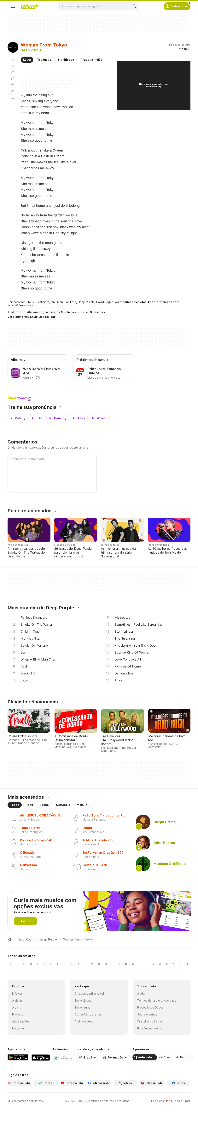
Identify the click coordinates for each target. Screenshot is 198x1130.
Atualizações (20, 1021)
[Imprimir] (13, 85)
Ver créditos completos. (130, 302)
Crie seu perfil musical (89, 993)
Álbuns (16, 1007)
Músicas (17, 993)
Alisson (32, 312)
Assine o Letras (85, 1021)
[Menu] (13, 6)
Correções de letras (88, 1014)
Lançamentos (21, 1028)
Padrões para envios (151, 1028)
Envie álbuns (83, 1000)
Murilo (65, 312)
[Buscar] (134, 6)
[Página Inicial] (9, 939)
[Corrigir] (13, 91)
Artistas (17, 1000)
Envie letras (82, 1007)
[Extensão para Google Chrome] (63, 1057)
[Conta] (186, 6)
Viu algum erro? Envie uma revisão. (32, 316)
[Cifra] (13, 78)
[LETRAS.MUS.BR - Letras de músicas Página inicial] (29, 6)
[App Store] (41, 1057)
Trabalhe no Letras (150, 1021)
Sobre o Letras (147, 1014)
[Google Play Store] (18, 1057)
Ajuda (141, 993)
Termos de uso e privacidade (157, 1000)
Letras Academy (99, 398)
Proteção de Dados (150, 1007)
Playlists (17, 1014)
